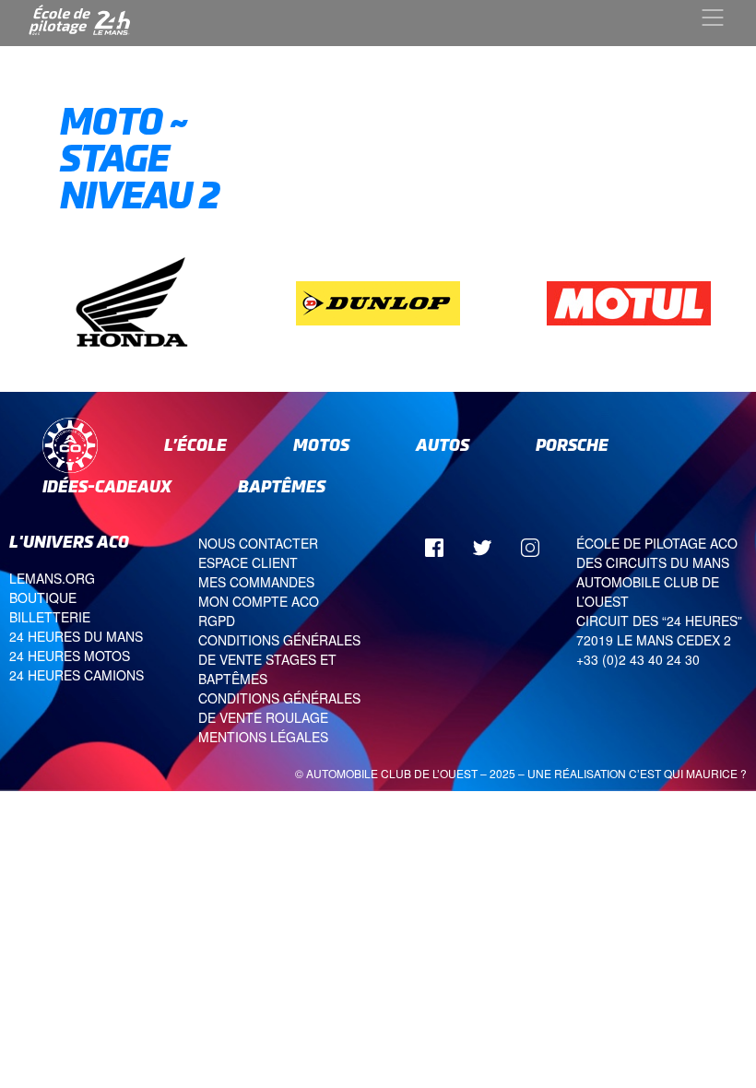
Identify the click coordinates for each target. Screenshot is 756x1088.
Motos (321, 444)
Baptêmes (281, 486)
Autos (442, 444)
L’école (195, 444)
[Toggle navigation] (713, 17)
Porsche (572, 444)
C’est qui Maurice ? (688, 773)
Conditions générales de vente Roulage (279, 708)
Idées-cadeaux (106, 486)
